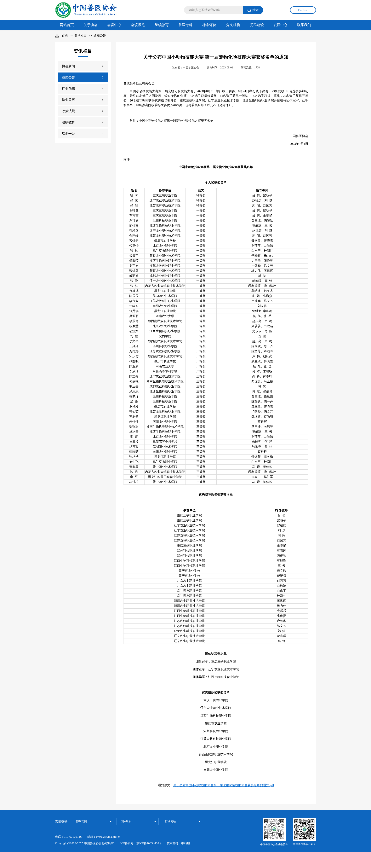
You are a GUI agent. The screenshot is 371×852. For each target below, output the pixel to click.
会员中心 (114, 25)
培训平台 (68, 133)
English (303, 10)
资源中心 (280, 25)
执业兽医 (68, 100)
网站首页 (67, 25)
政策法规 (68, 111)
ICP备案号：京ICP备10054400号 (141, 843)
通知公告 (100, 35)
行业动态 (68, 88)
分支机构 (233, 25)
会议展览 (138, 25)
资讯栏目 (80, 35)
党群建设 (257, 25)
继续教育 (162, 25)
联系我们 (304, 25)
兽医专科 (185, 25)
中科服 (185, 843)
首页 (65, 35)
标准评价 (209, 25)
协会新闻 (68, 66)
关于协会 (91, 25)
